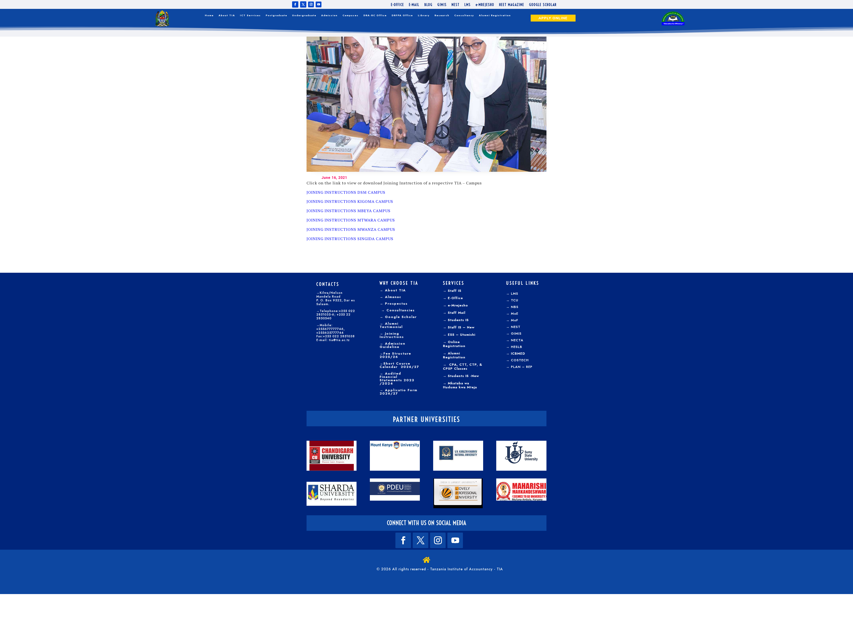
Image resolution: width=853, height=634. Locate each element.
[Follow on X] (303, 4)
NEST (456, 5)
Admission (329, 15)
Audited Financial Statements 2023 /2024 (397, 378)
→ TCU (512, 300)
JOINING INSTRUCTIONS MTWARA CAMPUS (351, 220)
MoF (514, 320)
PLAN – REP (521, 366)
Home (209, 15)
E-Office (454, 298)
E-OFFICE (397, 5)
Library (424, 15)
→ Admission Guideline (392, 345)
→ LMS (512, 293)
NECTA (517, 340)
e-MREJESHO (485, 5)
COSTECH (520, 360)
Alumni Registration (495, 15)
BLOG (428, 5)
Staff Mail (455, 312)
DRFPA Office (402, 15)
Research (441, 15)
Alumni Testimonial (391, 325)
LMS (467, 5)
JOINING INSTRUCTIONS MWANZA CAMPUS (351, 229)
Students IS (457, 320)
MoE (514, 313)
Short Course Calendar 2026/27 (399, 365)
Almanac (392, 296)
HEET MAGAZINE (511, 5)
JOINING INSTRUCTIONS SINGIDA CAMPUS (350, 238)
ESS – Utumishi (461, 334)
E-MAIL (414, 5)
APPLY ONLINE (553, 18)
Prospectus (395, 303)
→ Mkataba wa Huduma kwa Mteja (460, 385)
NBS (514, 306)
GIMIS (442, 5)
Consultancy (464, 15)
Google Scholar (400, 316)
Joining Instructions (392, 335)
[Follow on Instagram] (311, 4)
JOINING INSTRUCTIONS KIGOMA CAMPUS (350, 201)
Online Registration (454, 344)
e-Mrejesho (457, 305)
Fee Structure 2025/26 (395, 355)
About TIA (227, 15)
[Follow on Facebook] (295, 4)
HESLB (516, 346)
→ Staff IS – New (458, 327)
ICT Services (250, 15)
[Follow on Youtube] (318, 4)
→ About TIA (393, 290)
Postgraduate (276, 15)
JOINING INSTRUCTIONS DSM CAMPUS (346, 192)
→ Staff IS (452, 290)
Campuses (351, 15)
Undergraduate (304, 15)
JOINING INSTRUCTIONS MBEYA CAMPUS (349, 210)
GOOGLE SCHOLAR (543, 5)
